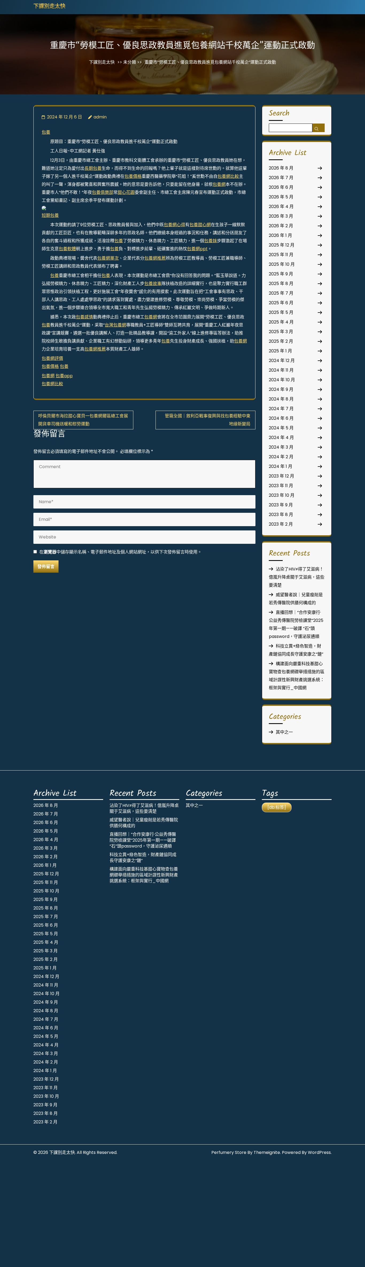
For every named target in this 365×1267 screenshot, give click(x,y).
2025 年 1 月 (280, 351)
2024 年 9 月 (281, 389)
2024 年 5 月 (281, 428)
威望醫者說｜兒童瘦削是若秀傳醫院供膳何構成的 (144, 823)
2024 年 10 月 (282, 380)
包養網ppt (197, 249)
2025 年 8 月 (281, 283)
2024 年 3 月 (281, 447)
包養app (64, 376)
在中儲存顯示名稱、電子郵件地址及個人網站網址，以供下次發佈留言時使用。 (120, 552)
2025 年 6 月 (281, 303)
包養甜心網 (200, 225)
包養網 (219, 184)
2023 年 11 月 (281, 486)
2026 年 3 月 (281, 216)
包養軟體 (67, 249)
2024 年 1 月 (280, 466)
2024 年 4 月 (281, 437)
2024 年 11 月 (281, 370)
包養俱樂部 (102, 192)
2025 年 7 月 (281, 293)
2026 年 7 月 (281, 178)
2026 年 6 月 (281, 187)
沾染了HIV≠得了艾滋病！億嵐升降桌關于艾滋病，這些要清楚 (296, 577)
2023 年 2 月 (281, 524)
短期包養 (50, 215)
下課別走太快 (49, 6)
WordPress (319, 1152)
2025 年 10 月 (282, 264)
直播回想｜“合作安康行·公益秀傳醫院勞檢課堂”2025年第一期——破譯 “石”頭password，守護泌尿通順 (143, 840)
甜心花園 (126, 192)
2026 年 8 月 (281, 168)
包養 (46, 132)
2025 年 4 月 (281, 322)
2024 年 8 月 (281, 399)
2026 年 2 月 (281, 226)
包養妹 (210, 241)
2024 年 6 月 (281, 418)
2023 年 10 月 (281, 495)
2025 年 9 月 (281, 274)
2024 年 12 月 (282, 360)
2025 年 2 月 (281, 341)
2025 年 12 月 (281, 245)
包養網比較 (228, 176)
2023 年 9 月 (281, 505)
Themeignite (267, 1152)
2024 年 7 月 (281, 409)
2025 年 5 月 (281, 312)
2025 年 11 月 (281, 255)
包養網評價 (52, 358)
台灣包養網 (115, 325)
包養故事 (152, 283)
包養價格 (133, 176)
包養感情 (84, 317)
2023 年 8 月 (281, 514)
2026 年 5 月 (281, 197)
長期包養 (93, 168)
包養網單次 (108, 258)
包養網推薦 (155, 258)
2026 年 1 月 (280, 235)
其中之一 (284, 732)
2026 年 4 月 (281, 206)
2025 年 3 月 (281, 332)
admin (100, 117)
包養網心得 (174, 225)
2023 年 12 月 (281, 476)
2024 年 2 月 (281, 457)
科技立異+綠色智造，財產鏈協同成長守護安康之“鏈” (143, 858)
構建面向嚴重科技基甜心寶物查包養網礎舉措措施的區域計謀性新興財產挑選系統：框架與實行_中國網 (144, 875)
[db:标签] (276, 807)
